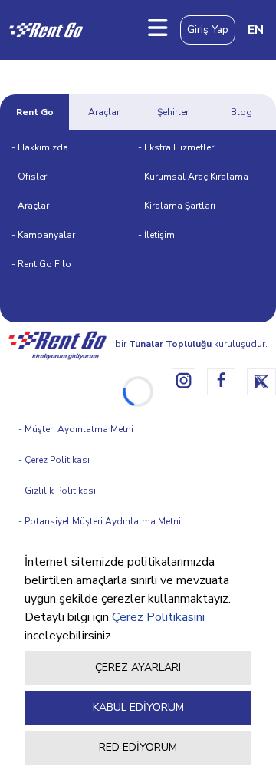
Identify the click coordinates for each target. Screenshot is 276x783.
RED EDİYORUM (138, 747)
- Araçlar (30, 206)
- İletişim (156, 235)
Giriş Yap (207, 29)
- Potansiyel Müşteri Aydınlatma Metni (99, 521)
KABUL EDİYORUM (138, 707)
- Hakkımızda (40, 147)
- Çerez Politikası (54, 460)
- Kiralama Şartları (176, 206)
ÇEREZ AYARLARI (138, 667)
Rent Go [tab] (35, 112)
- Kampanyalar (43, 235)
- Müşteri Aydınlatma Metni (75, 429)
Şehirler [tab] (173, 112)
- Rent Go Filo (41, 264)
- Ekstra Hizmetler (176, 147)
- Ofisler (29, 176)
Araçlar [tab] (104, 112)
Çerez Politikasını (158, 617)
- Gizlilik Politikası (57, 490)
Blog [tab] (241, 112)
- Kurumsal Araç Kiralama (193, 176)
